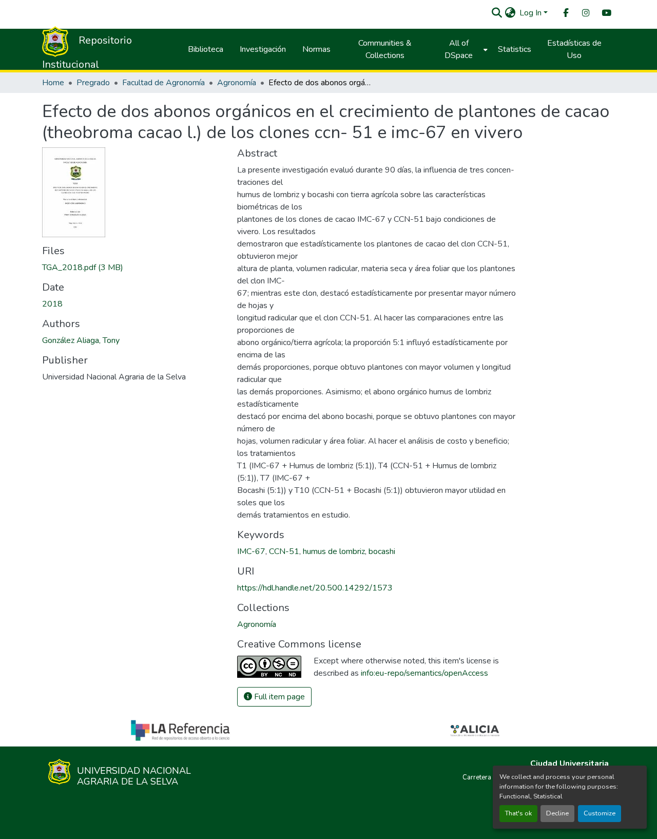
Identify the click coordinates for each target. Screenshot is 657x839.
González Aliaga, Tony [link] (81, 340)
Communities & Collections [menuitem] (385, 49)
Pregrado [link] (93, 82)
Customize (599, 813)
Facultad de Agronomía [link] (163, 82)
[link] (133, 267)
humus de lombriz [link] (334, 551)
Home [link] (53, 82)
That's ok (518, 813)
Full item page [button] (278, 696)
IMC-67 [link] (251, 551)
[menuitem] (565, 13)
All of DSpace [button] (459, 49)
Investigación (263, 49)
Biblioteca (205, 49)
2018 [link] (52, 304)
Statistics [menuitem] (514, 49)
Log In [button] (531, 12)
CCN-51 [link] (284, 551)
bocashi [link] (382, 551)
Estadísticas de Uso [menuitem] (574, 49)
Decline (557, 813)
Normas (316, 49)
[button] (496, 13)
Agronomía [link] (236, 82)
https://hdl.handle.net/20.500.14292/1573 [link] (315, 588)
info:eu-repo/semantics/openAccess (424, 673)
